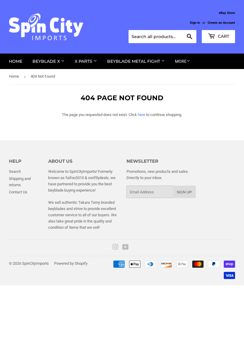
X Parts (84, 61)
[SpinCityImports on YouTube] (125, 248)
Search (15, 171)
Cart (223, 36)
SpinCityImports (35, 263)
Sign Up (184, 192)
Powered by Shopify (70, 263)
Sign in (195, 23)
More (181, 61)
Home (15, 61)
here (141, 114)
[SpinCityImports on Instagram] (115, 248)
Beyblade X (46, 61)
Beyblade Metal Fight (134, 61)
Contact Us (18, 192)
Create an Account (221, 23)
